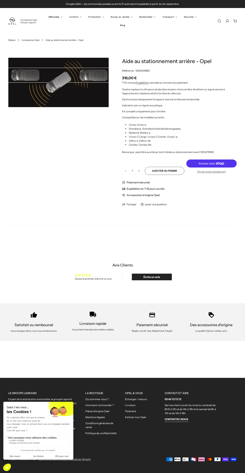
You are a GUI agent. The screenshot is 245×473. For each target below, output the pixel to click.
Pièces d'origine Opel (97, 411)
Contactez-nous (176, 419)
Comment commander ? (99, 405)
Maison (12, 40)
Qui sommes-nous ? (97, 399)
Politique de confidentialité (100, 433)
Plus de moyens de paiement (211, 171)
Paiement (130, 411)
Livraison (130, 405)
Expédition (142, 82)
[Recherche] (219, 21)
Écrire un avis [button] (152, 277)
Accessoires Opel (31, 40)
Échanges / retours (136, 399)
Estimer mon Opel (135, 417)
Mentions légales (95, 417)
